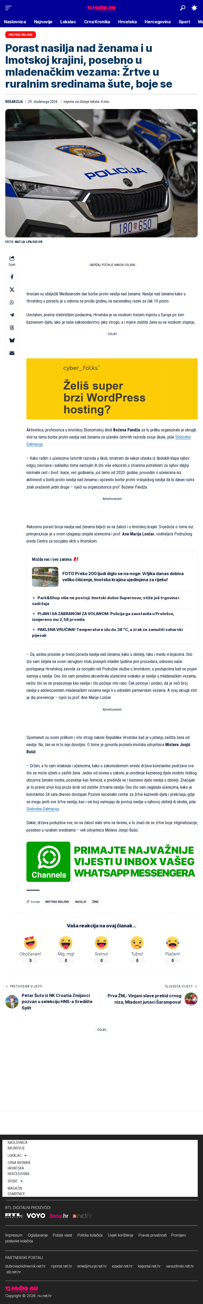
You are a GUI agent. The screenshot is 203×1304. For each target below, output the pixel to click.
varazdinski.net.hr (180, 1266)
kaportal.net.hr (149, 1266)
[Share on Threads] (12, 327)
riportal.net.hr (61, 1266)
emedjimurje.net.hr (92, 1266)
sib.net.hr (13, 1272)
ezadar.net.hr (122, 1266)
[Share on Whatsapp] (12, 302)
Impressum (13, 1235)
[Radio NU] (101, 7)
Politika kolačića (90, 1235)
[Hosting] (112, 388)
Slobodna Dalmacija (42, 808)
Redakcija (14, 102)
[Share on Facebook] (12, 276)
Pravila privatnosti (153, 1235)
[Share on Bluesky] (12, 340)
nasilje (80, 902)
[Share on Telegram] (12, 315)
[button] (9, 8)
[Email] (12, 353)
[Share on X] (12, 289)
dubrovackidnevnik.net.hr (25, 1266)
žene (95, 902)
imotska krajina (57, 902)
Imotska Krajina (21, 35)
